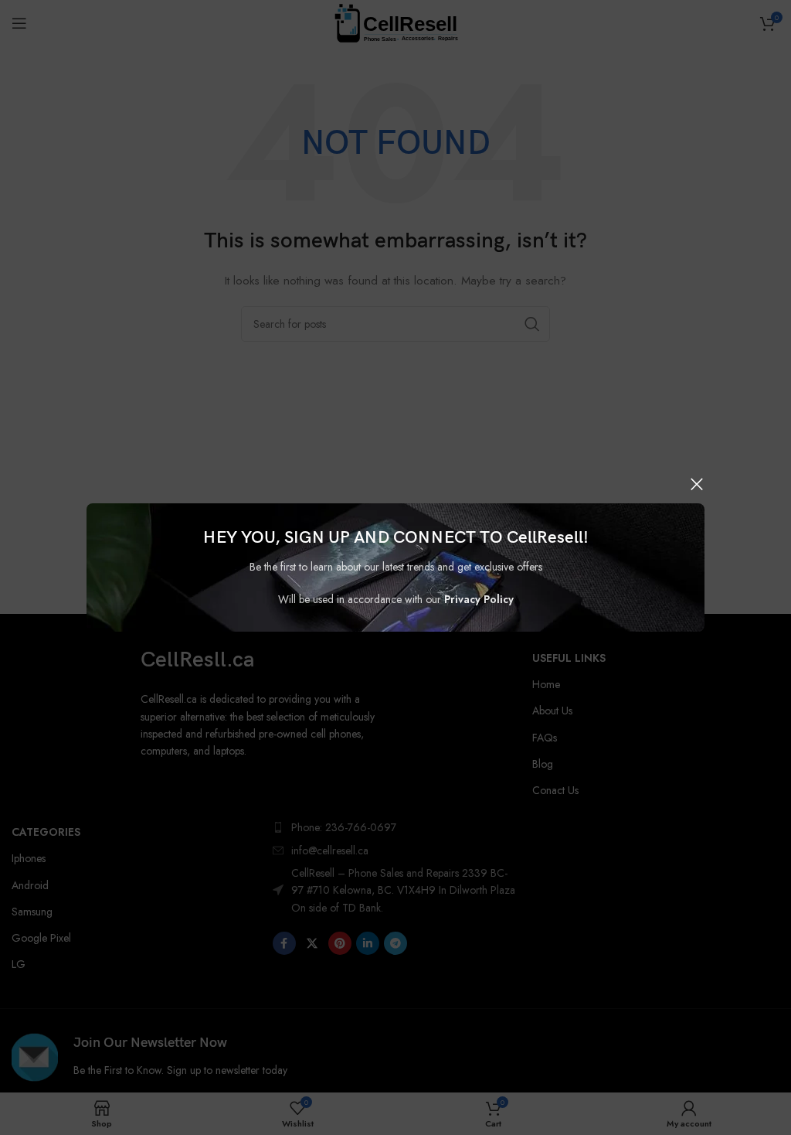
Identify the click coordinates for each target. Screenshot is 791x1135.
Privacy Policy (479, 599)
